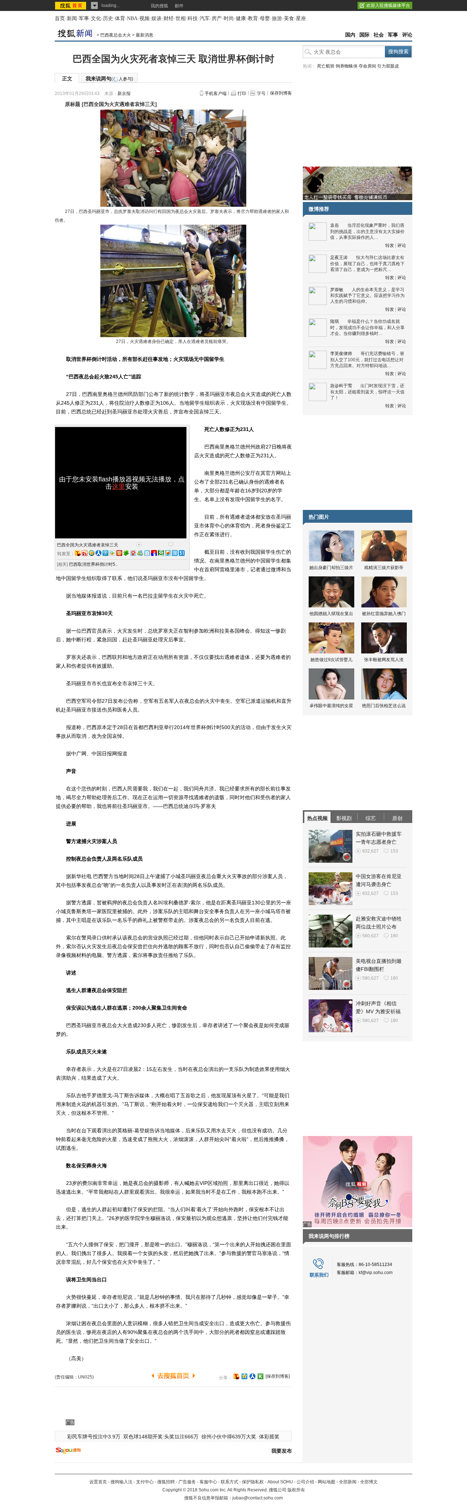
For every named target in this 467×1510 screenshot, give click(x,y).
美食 (289, 18)
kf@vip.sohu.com (376, 1272)
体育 (120, 18)
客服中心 (208, 1481)
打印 (242, 93)
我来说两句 (109, 78)
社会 (379, 35)
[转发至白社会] (147, 553)
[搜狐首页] (71, 5)
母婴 (265, 18)
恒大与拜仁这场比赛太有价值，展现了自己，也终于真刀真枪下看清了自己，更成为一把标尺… (367, 263)
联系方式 (229, 1481)
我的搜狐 (159, 5)
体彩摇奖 (269, 1437)
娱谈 (156, 18)
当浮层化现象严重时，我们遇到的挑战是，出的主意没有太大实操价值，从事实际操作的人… (367, 231)
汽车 (205, 18)
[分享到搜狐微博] (236, 1376)
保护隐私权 (253, 1481)
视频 (144, 18)
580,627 (370, 935)
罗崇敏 (336, 289)
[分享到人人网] (252, 1376)
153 (394, 851)
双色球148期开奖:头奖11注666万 (160, 1437)
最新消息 (144, 35)
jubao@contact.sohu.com (257, 1498)
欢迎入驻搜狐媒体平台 (388, 5)
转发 (389, 245)
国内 (350, 35)
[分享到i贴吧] (154, 553)
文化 (96, 18)
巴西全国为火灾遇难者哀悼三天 (87, 545)
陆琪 (334, 321)
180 (394, 935)
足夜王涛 (339, 257)
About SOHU (280, 1481)
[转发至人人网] (98, 553)
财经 (168, 18)
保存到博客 (281, 93)
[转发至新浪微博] (85, 553)
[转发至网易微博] (133, 553)
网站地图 (326, 1481)
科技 (193, 18)
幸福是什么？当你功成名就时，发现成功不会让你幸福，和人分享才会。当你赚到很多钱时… (367, 327)
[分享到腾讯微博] (105, 553)
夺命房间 (367, 66)
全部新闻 (347, 1481)
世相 (180, 18)
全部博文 (369, 1481)
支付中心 (145, 1481)
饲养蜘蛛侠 (347, 66)
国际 (364, 35)
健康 (241, 18)
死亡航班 (326, 66)
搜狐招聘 (166, 1481)
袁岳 (334, 225)
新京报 (124, 93)
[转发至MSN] (140, 553)
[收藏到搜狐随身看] (260, 1376)
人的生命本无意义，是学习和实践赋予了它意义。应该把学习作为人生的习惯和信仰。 (367, 295)
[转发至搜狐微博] (78, 553)
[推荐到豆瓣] (161, 553)
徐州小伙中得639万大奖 (228, 1437)
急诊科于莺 (341, 385)
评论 (407, 35)
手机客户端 (216, 93)
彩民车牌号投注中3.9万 (93, 1437)
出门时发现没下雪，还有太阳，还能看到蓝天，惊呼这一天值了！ (367, 391)
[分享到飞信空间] (168, 553)
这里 (118, 486)
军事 (84, 18)
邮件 (179, 5)
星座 (301, 18)
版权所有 (296, 1489)
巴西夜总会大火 (115, 35)
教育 (253, 18)
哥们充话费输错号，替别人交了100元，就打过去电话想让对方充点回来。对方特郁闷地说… (367, 359)
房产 (217, 18)
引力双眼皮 (388, 66)
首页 (60, 18)
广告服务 (187, 1481)
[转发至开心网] (119, 553)
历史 (108, 18)
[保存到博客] (278, 1376)
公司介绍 (305, 1481)
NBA (132, 18)
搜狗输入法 (121, 1481)
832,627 (370, 851)
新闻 (72, 18)
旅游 (277, 18)
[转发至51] (182, 553)
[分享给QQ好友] (244, 1376)
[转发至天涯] (175, 553)
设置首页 (98, 1481)
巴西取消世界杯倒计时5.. (93, 564)
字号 (261, 93)
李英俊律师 (341, 353)
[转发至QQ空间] (91, 553)
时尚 (229, 18)
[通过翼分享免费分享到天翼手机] (112, 553)
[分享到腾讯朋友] (126, 553)
